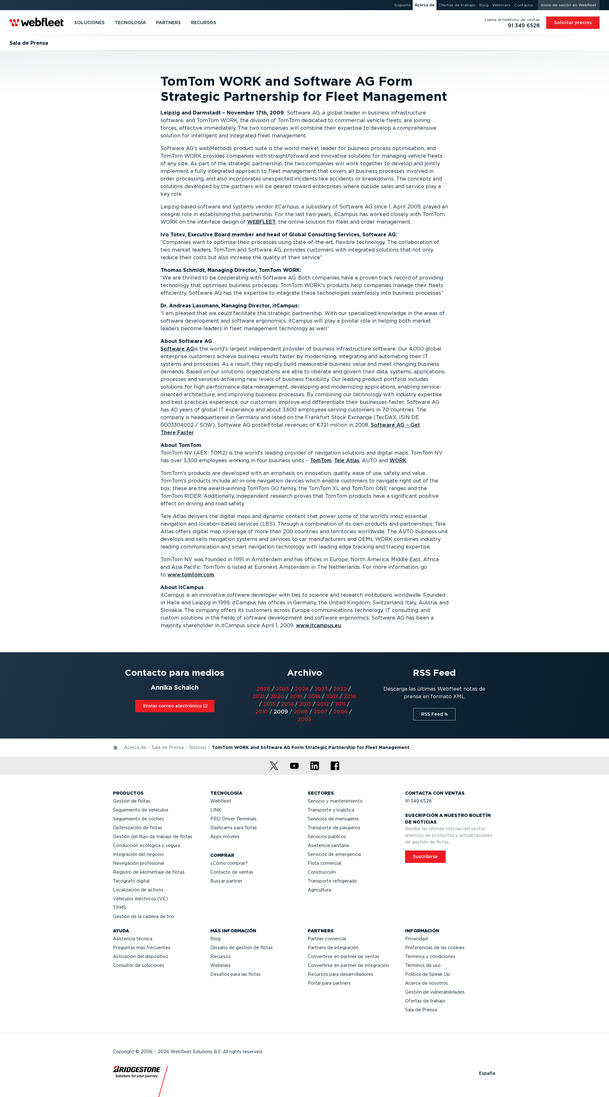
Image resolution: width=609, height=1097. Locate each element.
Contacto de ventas (231, 872)
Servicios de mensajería (333, 818)
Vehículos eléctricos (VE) (140, 898)
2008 (301, 712)
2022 (340, 689)
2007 (321, 712)
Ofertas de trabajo (425, 1000)
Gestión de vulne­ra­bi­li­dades (435, 992)
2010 (261, 712)
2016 (350, 696)
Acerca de (135, 747)
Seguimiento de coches (138, 818)
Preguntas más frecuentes (141, 947)
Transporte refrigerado (332, 881)
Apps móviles (224, 836)
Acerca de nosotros (426, 983)
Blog (215, 938)
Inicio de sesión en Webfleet (568, 5)
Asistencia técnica (132, 938)
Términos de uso (423, 965)
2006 (340, 712)
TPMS (119, 907)
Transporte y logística (331, 809)
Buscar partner (226, 881)
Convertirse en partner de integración (348, 965)
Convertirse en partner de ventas (343, 956)
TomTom (320, 460)
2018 (314, 696)
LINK (215, 809)
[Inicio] (116, 747)
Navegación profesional (138, 863)
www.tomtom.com (190, 575)
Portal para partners (329, 983)
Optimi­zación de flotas (137, 827)
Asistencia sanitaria (328, 845)
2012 (323, 704)
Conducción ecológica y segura (146, 845)
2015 (269, 704)
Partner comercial (327, 938)
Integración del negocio (138, 854)
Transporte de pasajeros (334, 827)
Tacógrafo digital (131, 881)
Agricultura (319, 889)
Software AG (177, 349)
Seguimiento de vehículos (140, 809)
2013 (305, 704)
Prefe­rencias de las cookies (435, 947)
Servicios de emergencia (334, 854)
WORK (398, 460)
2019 (296, 696)
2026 (263, 689)
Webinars (220, 965)
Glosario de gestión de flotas (241, 947)
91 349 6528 (418, 801)
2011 (340, 704)
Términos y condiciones (430, 956)
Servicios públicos (327, 836)
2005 (304, 719)
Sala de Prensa (168, 747)
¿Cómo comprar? (229, 863)
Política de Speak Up (427, 974)
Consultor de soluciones (138, 965)
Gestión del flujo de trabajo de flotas (152, 836)
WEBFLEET (261, 222)
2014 (287, 704)
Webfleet (220, 801)
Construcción (322, 872)
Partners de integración (333, 947)
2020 (277, 696)
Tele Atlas (346, 460)
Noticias (197, 747)
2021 (258, 696)
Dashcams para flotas (233, 827)
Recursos (220, 956)
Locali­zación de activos (138, 889)
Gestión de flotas (131, 801)
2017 (332, 696)
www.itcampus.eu (318, 625)
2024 (302, 689)
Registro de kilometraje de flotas (149, 872)
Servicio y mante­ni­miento (335, 801)
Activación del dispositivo (140, 956)
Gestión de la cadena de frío (143, 916)
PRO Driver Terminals (233, 818)
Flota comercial (324, 863)
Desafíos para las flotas (235, 974)
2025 (282, 689)
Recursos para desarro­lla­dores (340, 974)
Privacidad (416, 938)
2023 (321, 689)
